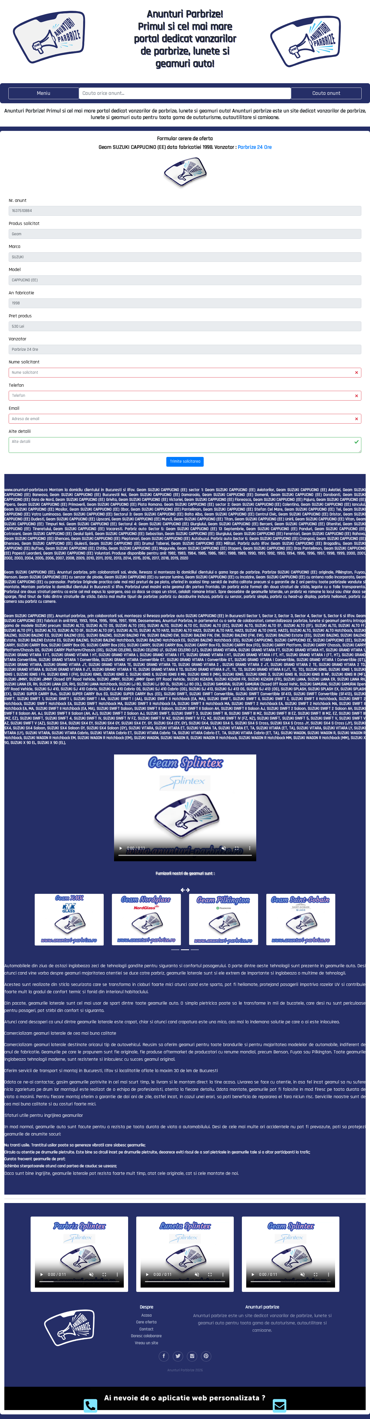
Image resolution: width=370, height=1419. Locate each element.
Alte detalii (20, 431)
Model (15, 269)
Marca (14, 246)
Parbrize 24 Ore (255, 147)
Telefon (16, 385)
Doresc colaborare (146, 1336)
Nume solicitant (24, 362)
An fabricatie (21, 293)
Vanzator (17, 339)
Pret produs (20, 316)
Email (14, 408)
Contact (146, 1329)
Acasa (146, 1315)
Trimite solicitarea (185, 461)
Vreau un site (146, 1343)
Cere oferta (146, 1322)
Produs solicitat (24, 223)
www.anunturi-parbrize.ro (26, 489)
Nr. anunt (18, 200)
